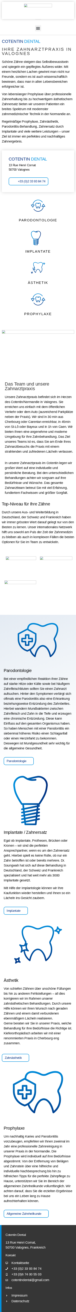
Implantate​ (38, 251)
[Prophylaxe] (38, 300)
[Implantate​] (38, 238)
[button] (38, 28)
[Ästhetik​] (38, 269)
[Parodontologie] (38, 207)
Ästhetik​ (38, 283)
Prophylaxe (38, 314)
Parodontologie (38, 220)
